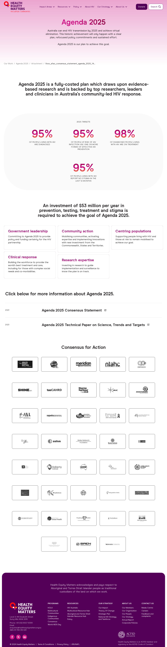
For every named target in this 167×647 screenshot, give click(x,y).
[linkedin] (24, 637)
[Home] (17, 6)
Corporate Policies (130, 623)
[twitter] (18, 637)
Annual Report (128, 620)
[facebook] (12, 637)
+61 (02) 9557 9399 (24, 623)
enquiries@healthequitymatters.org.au (25, 628)
